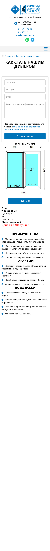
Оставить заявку (25, 136)
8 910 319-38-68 (25, 29)
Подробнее (25, 200)
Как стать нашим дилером (28, 56)
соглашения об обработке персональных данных (22, 128)
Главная (9, 56)
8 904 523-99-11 (25, 32)
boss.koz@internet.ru (25, 35)
